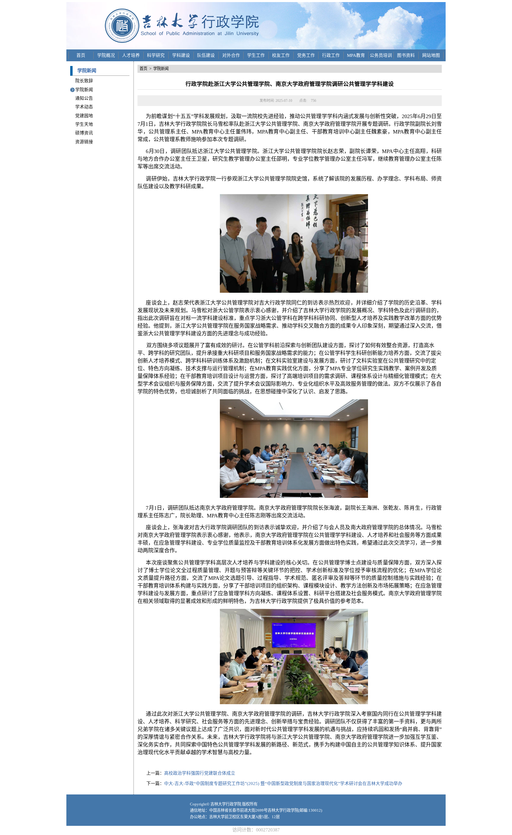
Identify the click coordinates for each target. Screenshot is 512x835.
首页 (80, 55)
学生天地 (84, 124)
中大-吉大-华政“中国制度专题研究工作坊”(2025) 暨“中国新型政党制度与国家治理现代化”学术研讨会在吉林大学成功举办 (283, 783)
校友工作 (281, 55)
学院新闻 (84, 89)
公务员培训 (381, 55)
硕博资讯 (84, 133)
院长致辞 (84, 80)
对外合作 (231, 55)
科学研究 (156, 55)
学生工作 (256, 55)
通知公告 (84, 98)
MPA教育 (356, 55)
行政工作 (331, 55)
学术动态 (84, 106)
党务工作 (306, 55)
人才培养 (131, 55)
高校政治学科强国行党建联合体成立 (199, 773)
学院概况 (106, 55)
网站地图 (431, 55)
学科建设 (181, 55)
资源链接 (84, 141)
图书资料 (406, 55)
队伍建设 (206, 55)
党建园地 (84, 115)
